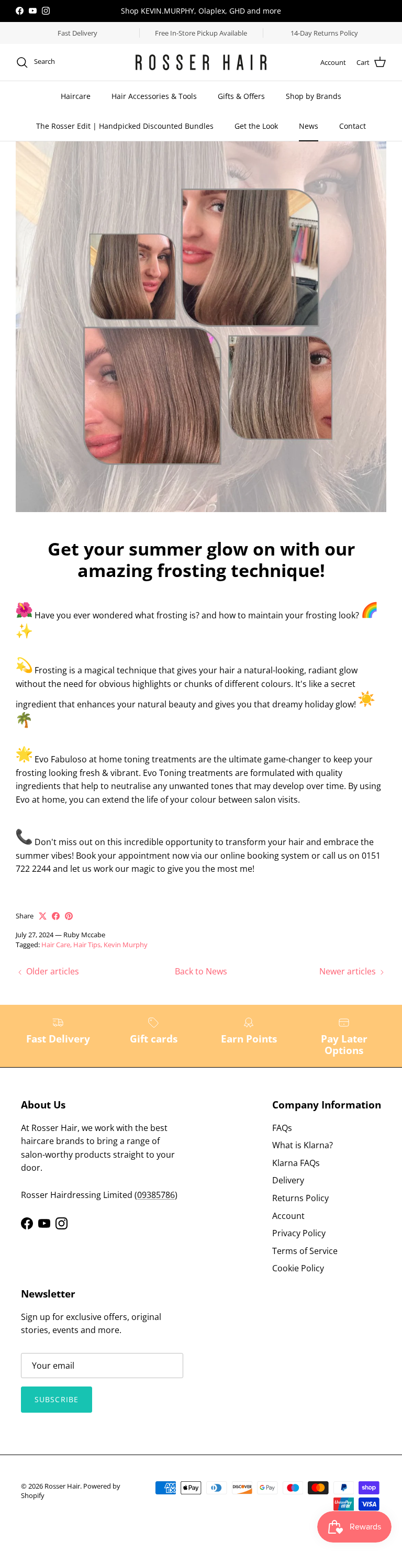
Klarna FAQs (296, 1163)
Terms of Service (305, 1251)
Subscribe (57, 1399)
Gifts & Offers (241, 96)
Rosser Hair (62, 1486)
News (308, 126)
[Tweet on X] (43, 916)
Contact (352, 126)
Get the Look (256, 126)
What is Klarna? (302, 1145)
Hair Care (55, 944)
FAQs (282, 1128)
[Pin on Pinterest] (69, 916)
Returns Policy (300, 1198)
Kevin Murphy (126, 944)
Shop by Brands (313, 96)
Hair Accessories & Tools (154, 96)
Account (288, 1216)
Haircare (76, 96)
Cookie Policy (298, 1268)
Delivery (288, 1180)
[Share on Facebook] (56, 916)
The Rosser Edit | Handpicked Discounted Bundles (125, 126)
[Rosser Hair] (201, 62)
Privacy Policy (299, 1233)
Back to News (201, 971)
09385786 (156, 1195)
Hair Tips (86, 944)
